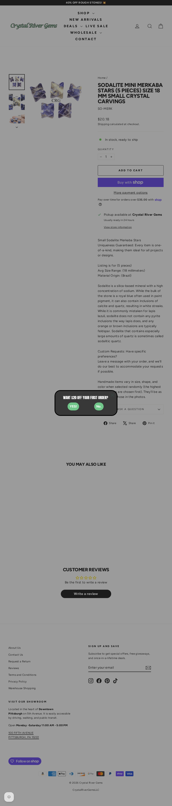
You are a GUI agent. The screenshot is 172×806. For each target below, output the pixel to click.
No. (99, 406)
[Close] (112, 395)
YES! (73, 406)
